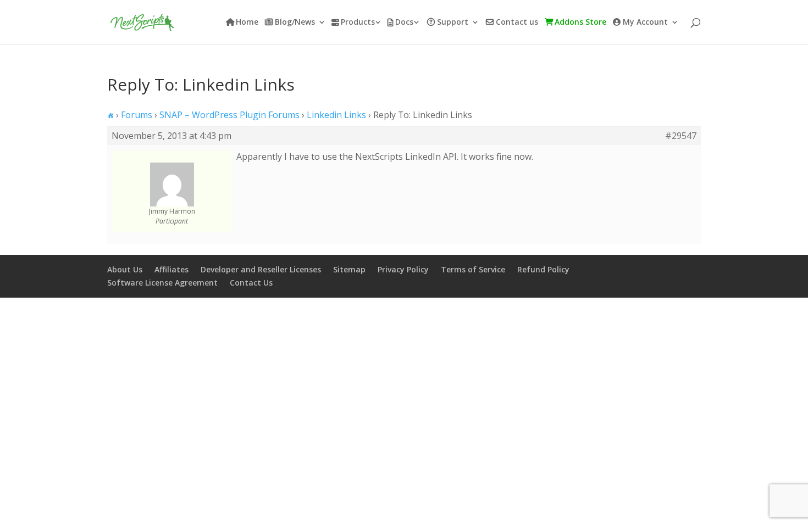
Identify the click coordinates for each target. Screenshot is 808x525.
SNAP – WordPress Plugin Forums (229, 115)
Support (452, 22)
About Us (124, 269)
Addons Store (580, 22)
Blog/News (295, 22)
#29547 (680, 136)
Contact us (517, 22)
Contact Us (251, 282)
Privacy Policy (403, 269)
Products (358, 22)
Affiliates (171, 269)
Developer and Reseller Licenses (261, 269)
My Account (645, 22)
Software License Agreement (162, 282)
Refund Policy (543, 269)
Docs (404, 22)
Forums (136, 115)
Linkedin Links (336, 115)
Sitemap (349, 269)
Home (247, 22)
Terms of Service (473, 269)
